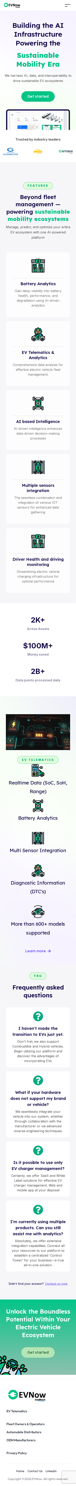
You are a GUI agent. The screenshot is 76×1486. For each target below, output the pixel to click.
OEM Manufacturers (20, 1440)
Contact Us (35, 1471)
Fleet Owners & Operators (25, 1424)
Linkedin (51, 1471)
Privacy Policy (16, 1453)
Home (20, 1471)
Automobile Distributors (23, 1432)
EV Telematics (16, 1411)
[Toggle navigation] (67, 5)
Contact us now (56, 1283)
